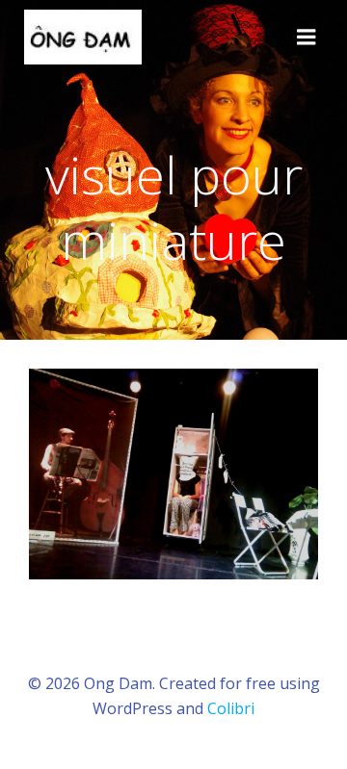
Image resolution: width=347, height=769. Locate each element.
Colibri (230, 708)
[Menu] (306, 37)
